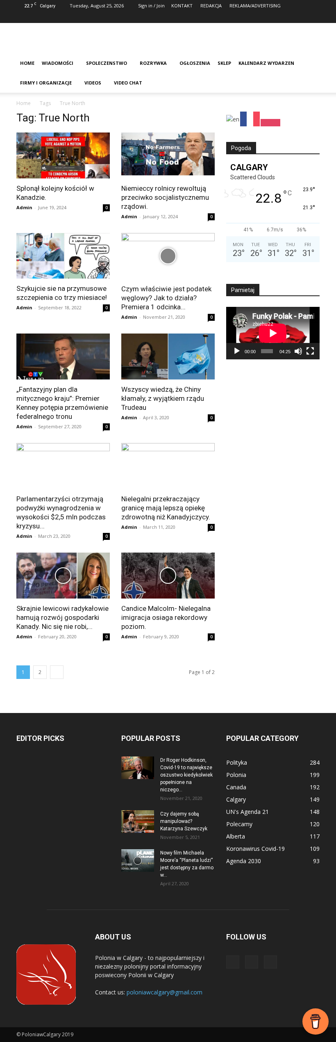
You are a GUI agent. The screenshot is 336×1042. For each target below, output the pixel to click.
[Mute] (298, 351)
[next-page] (57, 672)
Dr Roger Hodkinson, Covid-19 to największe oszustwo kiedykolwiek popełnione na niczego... (186, 775)
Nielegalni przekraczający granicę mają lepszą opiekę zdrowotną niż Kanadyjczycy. (165, 508)
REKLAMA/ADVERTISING (255, 5)
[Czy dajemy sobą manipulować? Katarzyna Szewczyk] (137, 821)
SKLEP (224, 63)
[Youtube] (313, 17)
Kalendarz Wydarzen (266, 63)
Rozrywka (153, 63)
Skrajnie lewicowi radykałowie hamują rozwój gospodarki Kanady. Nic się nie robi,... (62, 617)
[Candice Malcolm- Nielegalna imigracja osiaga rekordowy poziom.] (168, 576)
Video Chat (128, 83)
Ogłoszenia (194, 63)
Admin (24, 207)
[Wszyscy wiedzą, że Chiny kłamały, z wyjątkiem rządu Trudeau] (168, 356)
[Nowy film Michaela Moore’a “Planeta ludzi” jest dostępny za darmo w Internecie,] (137, 860)
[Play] (237, 351)
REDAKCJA (211, 5)
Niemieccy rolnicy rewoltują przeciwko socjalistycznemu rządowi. (165, 197)
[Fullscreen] (310, 351)
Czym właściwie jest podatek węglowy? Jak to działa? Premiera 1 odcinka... (166, 298)
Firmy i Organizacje (46, 83)
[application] (273, 333)
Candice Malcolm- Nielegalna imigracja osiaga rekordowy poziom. (166, 617)
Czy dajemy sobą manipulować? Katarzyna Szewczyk (183, 821)
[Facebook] (286, 17)
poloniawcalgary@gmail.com (164, 992)
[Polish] (271, 118)
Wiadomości (57, 63)
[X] (300, 17)
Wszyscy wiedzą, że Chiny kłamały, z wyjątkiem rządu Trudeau (162, 398)
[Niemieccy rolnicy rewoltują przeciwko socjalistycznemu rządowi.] (168, 155)
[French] (250, 118)
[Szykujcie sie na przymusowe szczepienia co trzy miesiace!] (63, 256)
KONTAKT (182, 5)
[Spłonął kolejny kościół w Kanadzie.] (63, 155)
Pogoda (241, 148)
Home (27, 63)
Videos (92, 83)
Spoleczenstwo (106, 63)
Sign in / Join (151, 5)
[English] (233, 118)
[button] (310, 63)
